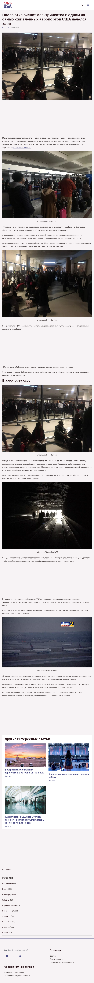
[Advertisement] (47, 119)
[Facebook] (7, 956)
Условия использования (14, 972)
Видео (5, 889)
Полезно (8, 776)
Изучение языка (9, 905)
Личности (6, 916)
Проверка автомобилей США (62, 962)
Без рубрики (7, 883)
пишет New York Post (22, 148)
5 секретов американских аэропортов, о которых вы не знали (24, 771)
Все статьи (6, 870)
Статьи (53, 956)
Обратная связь (56, 959)
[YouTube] (20, 956)
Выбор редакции (9, 894)
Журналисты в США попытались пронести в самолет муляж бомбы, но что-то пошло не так (24, 819)
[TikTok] (13, 956)
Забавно (5, 900)
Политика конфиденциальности (17, 975)
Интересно (7, 911)
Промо (5, 933)
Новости (5, 28)
